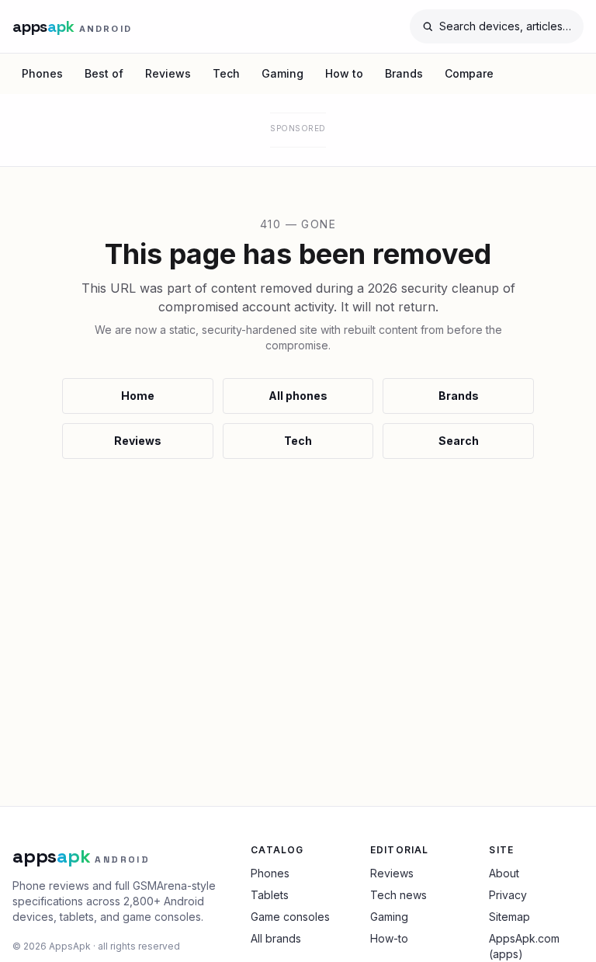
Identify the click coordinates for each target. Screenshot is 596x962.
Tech (226, 73)
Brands (404, 73)
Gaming (282, 73)
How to (344, 73)
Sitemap (509, 916)
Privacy (508, 894)
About (504, 873)
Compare (469, 73)
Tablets (270, 894)
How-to (389, 938)
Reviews (168, 73)
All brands (276, 938)
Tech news (398, 894)
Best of (104, 73)
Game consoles (290, 916)
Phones (42, 73)
